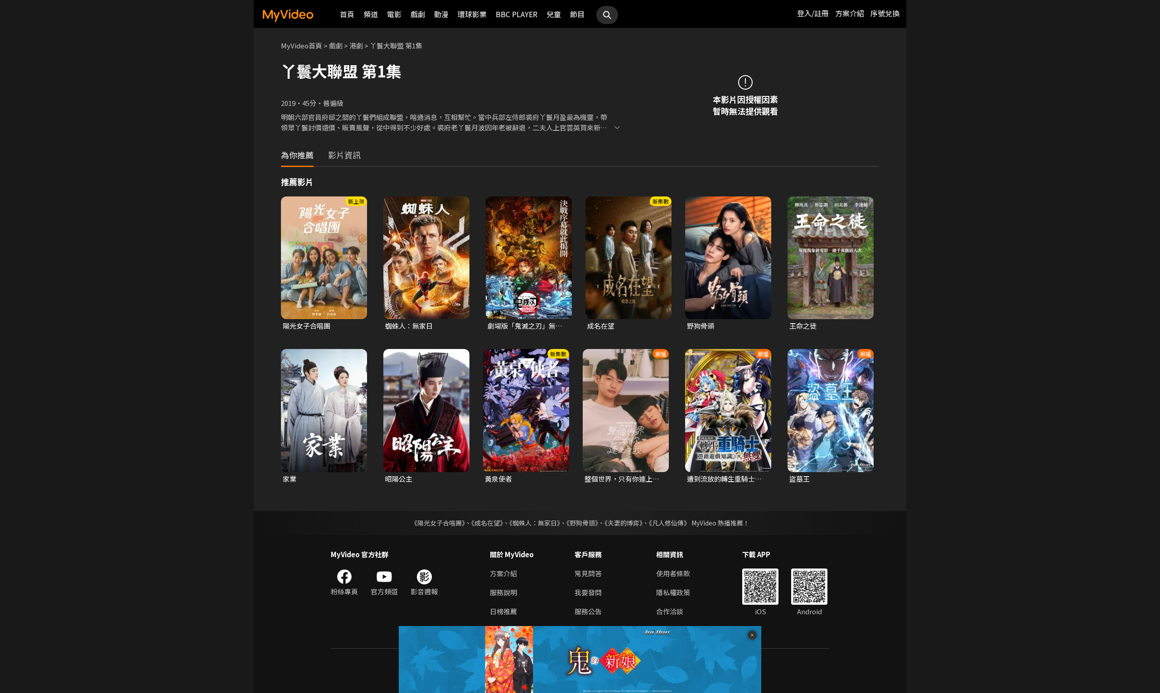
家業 (289, 478)
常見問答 (588, 573)
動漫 (441, 14)
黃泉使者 (498, 478)
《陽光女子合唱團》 (438, 522)
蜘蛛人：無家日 (409, 325)
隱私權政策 (673, 592)
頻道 (370, 14)
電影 (394, 14)
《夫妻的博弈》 (623, 522)
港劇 (356, 45)
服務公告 (588, 611)
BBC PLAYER (516, 14)
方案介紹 (849, 13)
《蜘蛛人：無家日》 (534, 522)
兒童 (553, 14)
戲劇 (418, 14)
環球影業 (472, 14)
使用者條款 (673, 573)
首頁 (347, 14)
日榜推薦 (503, 611)
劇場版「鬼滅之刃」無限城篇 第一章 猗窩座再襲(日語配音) (525, 326)
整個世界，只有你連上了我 (622, 479)
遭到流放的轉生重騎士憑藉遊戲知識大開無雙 (724, 479)
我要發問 (588, 592)
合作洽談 (669, 611)
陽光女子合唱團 (306, 325)
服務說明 (503, 592)
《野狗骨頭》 (582, 522)
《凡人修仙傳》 (669, 522)
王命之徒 (803, 325)
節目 (577, 14)
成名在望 (600, 325)
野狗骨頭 (700, 325)
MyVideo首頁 (301, 45)
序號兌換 (884, 13)
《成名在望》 (487, 522)
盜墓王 (799, 478)
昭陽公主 (398, 478)
